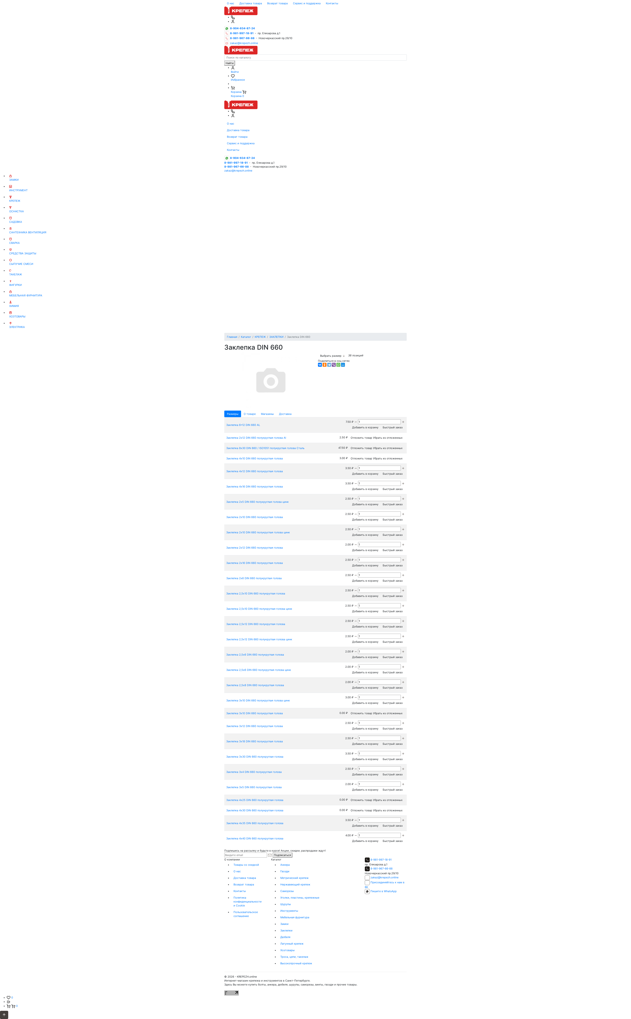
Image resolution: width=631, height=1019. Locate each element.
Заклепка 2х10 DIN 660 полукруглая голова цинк (258, 532)
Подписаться (282, 855)
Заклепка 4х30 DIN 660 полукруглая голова (254, 810)
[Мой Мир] (343, 365)
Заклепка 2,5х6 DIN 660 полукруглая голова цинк (258, 670)
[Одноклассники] (325, 365)
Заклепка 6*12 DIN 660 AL (243, 425)
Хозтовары (287, 950)
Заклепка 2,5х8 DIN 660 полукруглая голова (255, 685)
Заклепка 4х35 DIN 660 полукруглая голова (254, 823)
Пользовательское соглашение (246, 914)
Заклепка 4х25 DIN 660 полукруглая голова (254, 800)
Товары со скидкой (246, 864)
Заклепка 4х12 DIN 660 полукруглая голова (254, 471)
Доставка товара (250, 3)
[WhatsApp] (338, 365)
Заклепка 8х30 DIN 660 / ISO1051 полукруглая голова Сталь (265, 448)
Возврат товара (277, 3)
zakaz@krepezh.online (244, 43)
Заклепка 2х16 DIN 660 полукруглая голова (254, 563)
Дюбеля (285, 937)
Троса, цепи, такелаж (294, 956)
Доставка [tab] (285, 414)
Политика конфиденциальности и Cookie (248, 901)
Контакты (332, 3)
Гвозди (284, 871)
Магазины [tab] (267, 414)
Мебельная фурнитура (294, 917)
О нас (230, 3)
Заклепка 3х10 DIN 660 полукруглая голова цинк (258, 700)
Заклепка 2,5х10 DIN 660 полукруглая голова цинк (259, 608)
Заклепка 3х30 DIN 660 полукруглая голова (254, 756)
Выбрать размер (331, 355)
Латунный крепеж (292, 943)
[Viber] (334, 365)
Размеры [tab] (232, 414)
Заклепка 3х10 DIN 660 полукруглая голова (254, 713)
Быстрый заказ (393, 427)
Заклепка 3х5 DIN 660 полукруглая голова (254, 787)
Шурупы (285, 904)
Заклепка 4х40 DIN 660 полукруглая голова (254, 838)
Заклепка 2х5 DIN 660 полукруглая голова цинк (257, 501)
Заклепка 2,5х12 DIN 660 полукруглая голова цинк (259, 639)
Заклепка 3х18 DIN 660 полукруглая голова (254, 741)
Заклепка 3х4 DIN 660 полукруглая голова (254, 772)
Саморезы (287, 891)
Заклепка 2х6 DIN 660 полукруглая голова (254, 578)
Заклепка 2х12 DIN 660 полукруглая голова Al (256, 437)
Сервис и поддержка (307, 3)
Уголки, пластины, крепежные (299, 897)
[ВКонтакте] (320, 365)
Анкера (285, 864)
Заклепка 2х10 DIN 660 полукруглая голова (254, 517)
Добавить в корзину (365, 427)
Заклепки (286, 930)
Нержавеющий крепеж (295, 884)
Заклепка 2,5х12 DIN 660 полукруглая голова (255, 624)
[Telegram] (329, 365)
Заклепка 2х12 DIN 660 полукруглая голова (254, 547)
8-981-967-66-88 (382, 868)
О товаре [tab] (250, 414)
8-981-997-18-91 (381, 859)
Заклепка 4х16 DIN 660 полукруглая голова (254, 486)
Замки (284, 924)
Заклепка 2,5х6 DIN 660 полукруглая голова (255, 654)
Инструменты (289, 910)
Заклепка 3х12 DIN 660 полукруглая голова (254, 726)
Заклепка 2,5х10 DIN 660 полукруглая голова (255, 593)
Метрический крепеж (294, 878)
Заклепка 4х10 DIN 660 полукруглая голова (254, 458)
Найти (230, 63)
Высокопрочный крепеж (296, 963)
